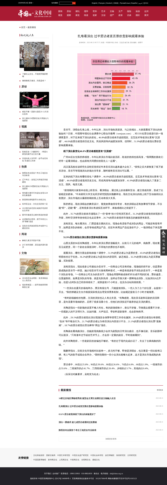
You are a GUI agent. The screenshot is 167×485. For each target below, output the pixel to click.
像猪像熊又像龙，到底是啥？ (34, 81)
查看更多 (160, 390)
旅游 (138, 11)
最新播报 (32, 27)
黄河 (146, 15)
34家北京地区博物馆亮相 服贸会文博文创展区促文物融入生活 (87, 398)
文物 (112, 11)
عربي (140, 3)
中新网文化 (74, 460)
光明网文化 (85, 460)
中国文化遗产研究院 (80, 455)
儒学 (86, 11)
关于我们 (47, 474)
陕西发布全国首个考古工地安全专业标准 (77, 430)
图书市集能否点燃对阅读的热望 (35, 215)
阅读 (86, 15)
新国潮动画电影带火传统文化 (34, 200)
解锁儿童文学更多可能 (31, 240)
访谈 (129, 15)
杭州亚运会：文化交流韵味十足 (35, 204)
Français (102, 3)
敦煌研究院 (120, 455)
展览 (77, 15)
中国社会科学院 (96, 455)
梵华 (95, 11)
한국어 (146, 3)
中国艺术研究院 (63, 455)
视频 (24, 126)
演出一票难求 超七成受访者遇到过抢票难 (78, 422)
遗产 (112, 15)
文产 (120, 11)
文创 (103, 15)
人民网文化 (63, 460)
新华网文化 (52, 460)
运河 (146, 11)
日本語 (116, 3)
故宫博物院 (109, 455)
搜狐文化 (96, 460)
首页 (23, 27)
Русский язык (125, 3)
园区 (138, 15)
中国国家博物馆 (39, 460)
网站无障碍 (163, 244)
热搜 (24, 166)
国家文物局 (50, 455)
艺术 (103, 11)
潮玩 (77, 11)
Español (134, 3)
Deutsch (109, 3)
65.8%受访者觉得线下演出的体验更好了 (77, 414)
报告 (129, 11)
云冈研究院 (131, 455)
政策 (120, 15)
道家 (95, 15)
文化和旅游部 (38, 455)
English (94, 3)
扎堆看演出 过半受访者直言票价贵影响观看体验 (81, 406)
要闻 (60, 11)
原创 (69, 11)
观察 (69, 15)
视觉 (60, 15)
